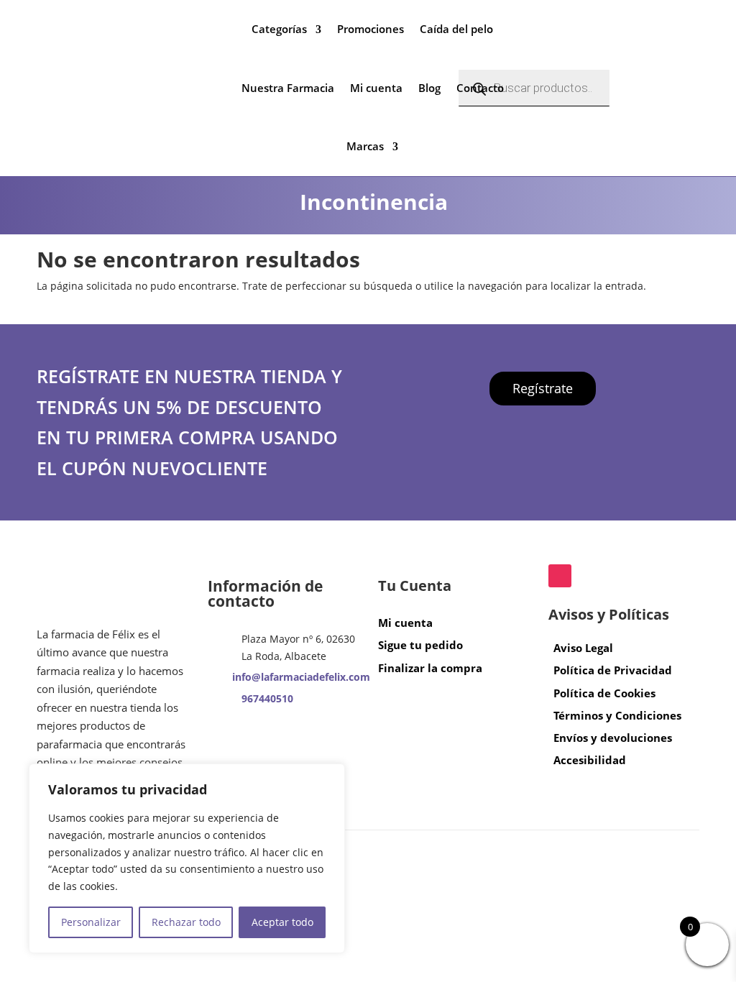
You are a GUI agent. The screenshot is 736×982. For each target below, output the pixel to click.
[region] (187, 858)
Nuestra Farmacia (288, 88)
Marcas (365, 146)
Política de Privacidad (612, 670)
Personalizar (91, 922)
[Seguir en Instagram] (559, 575)
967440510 (267, 698)
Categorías (279, 29)
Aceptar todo (282, 922)
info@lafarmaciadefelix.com (301, 677)
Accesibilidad (589, 760)
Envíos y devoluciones (612, 737)
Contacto (480, 88)
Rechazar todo (186, 922)
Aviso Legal (583, 648)
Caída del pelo (456, 29)
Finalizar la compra (430, 668)
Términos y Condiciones (617, 715)
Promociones (370, 29)
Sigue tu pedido (420, 645)
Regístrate (542, 389)
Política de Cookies (604, 693)
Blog (429, 88)
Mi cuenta (376, 88)
